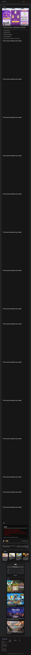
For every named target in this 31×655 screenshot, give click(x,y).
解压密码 (10, 641)
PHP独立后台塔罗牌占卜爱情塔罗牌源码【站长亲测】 (14, 27)
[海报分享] (27, 541)
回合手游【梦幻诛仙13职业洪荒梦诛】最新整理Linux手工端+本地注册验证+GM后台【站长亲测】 (5, 559)
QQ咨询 (16, 575)
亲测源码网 (5, 537)
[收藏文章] (22, 541)
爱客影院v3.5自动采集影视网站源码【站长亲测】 (12, 558)
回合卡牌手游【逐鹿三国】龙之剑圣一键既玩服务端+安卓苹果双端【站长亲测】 (8, 546)
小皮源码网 (15, 640)
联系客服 (10, 640)
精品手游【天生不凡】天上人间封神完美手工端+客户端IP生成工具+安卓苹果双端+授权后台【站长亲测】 (22, 547)
